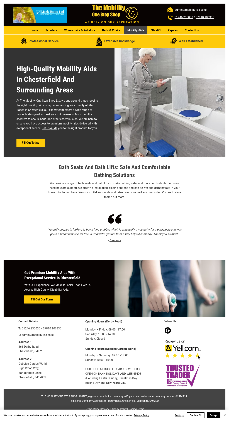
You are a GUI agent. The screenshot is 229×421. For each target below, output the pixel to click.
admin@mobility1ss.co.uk (38, 335)
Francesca (115, 240)
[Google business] (168, 330)
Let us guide (49, 128)
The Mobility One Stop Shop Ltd (40, 100)
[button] (30, 143)
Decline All (195, 415)
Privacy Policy (141, 415)
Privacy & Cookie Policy (114, 409)
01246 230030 (184, 17)
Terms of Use (92, 409)
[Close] (225, 415)
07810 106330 (205, 17)
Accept (213, 415)
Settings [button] (179, 415)
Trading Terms (136, 409)
